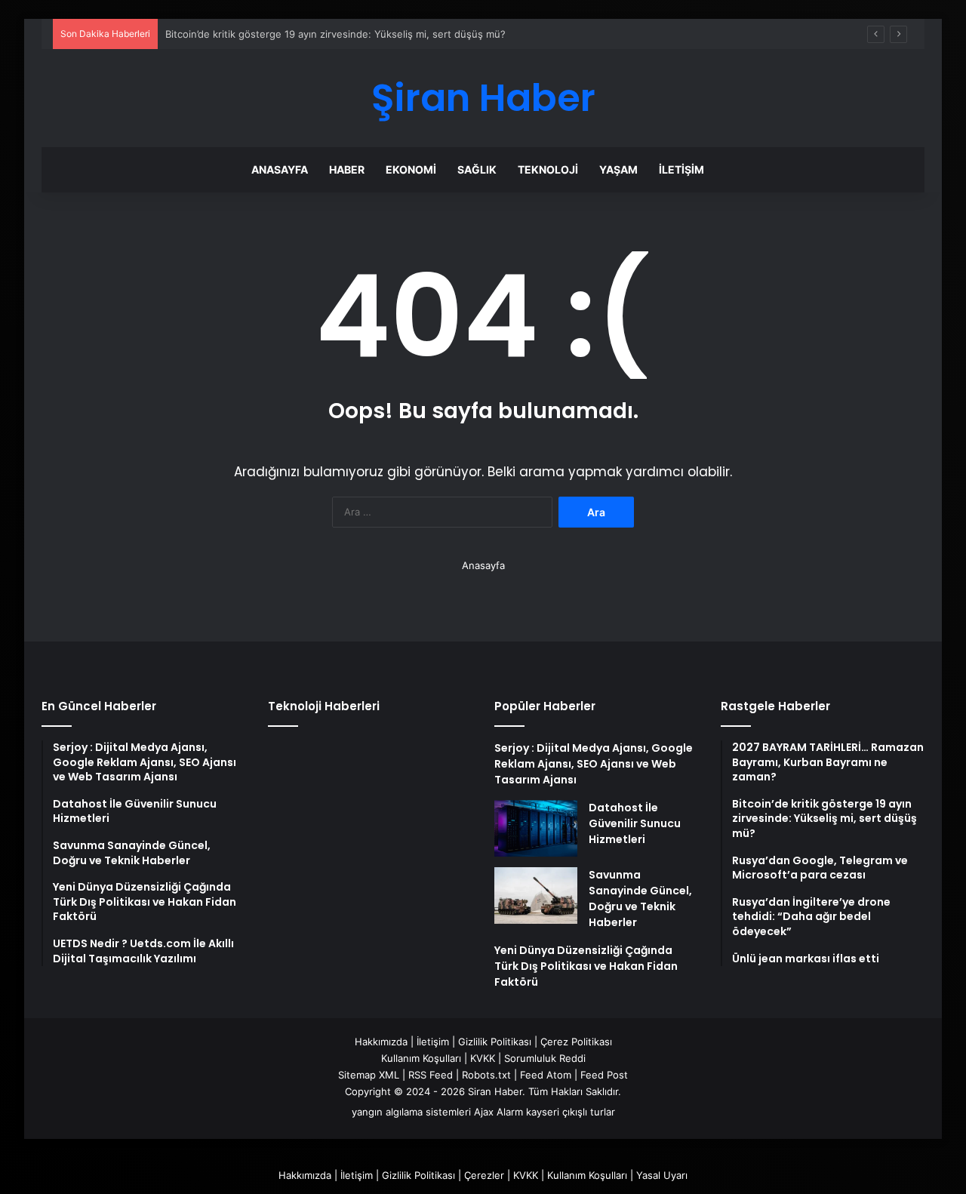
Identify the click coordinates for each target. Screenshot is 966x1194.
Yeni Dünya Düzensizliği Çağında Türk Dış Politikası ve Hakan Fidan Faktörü (586, 966)
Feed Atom (545, 1075)
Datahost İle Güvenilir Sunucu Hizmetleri (635, 823)
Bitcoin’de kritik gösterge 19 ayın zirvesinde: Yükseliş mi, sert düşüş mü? (335, 34)
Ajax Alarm (498, 1112)
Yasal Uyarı (662, 1175)
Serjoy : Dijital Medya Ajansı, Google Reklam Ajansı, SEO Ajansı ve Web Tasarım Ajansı (593, 763)
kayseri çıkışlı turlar (570, 1112)
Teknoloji (548, 169)
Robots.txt (486, 1075)
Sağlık (477, 169)
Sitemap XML (368, 1075)
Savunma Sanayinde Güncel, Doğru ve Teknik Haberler (640, 898)
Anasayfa (279, 169)
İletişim (681, 169)
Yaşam (618, 169)
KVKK (482, 1058)
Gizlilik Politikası (494, 1042)
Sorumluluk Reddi (545, 1058)
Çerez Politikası (576, 1042)
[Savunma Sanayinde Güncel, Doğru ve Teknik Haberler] (535, 895)
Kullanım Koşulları (421, 1058)
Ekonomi (411, 169)
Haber (347, 169)
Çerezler (484, 1175)
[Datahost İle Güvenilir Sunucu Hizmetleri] (535, 828)
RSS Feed (430, 1075)
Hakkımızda (381, 1042)
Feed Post (604, 1075)
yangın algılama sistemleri (411, 1112)
